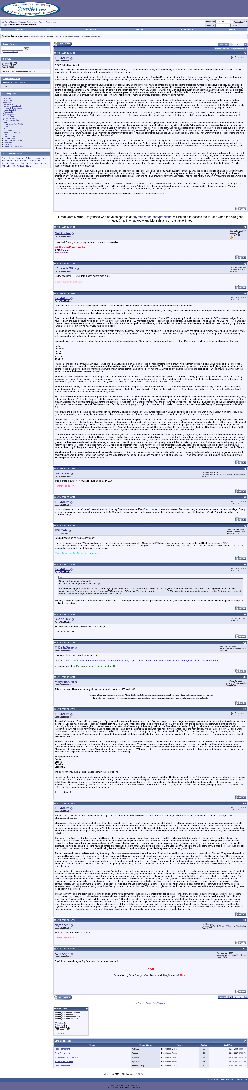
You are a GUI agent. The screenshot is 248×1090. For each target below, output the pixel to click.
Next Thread (158, 1003)
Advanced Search (10, 52)
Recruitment (32, 22)
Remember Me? (240, 22)
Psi (13, 165)
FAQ (49, 29)
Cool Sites (8, 142)
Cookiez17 (6, 86)
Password (209, 25)
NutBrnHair (63, 233)
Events (5, 128)
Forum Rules (60, 1033)
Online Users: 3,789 (11, 79)
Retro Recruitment (62, 1049)
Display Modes (237, 49)
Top (245, 1080)
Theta (9, 160)
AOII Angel (62, 954)
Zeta (44, 158)
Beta (11, 158)
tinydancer (62, 473)
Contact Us (213, 1080)
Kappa (23, 160)
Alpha (4, 158)
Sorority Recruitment (47, 22)
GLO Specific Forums (12, 154)
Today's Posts (187, 29)
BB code (58, 1023)
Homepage (7, 98)
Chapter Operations (11, 116)
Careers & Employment (13, 146)
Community (89, 29)
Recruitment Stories (12, 110)
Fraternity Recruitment (13, 108)
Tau (36, 163)
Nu (44, 160)
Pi (17, 163)
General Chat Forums (12, 132)
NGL (28, 165)
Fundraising (7, 130)
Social (5, 126)
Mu (39, 160)
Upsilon (43, 163)
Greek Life (7, 102)
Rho (22, 163)
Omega (20, 165)
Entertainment (9, 138)
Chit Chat (7, 134)
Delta (28, 158)
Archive (238, 1080)
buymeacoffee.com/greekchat (152, 217)
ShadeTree (63, 619)
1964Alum (62, 58)
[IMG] (57, 1027)
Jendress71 (34, 71)
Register (19, 29)
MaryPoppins (64, 682)
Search (232, 29)
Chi (8, 165)
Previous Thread (144, 1003)
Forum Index (8, 100)
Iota (16, 160)
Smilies (57, 1025)
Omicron (10, 163)
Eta (3, 160)
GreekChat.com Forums (15, 22)
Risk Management (10, 114)
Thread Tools (221, 49)
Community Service (11, 120)
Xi (3, 163)
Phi (3, 165)
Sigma (29, 163)
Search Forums (10, 44)
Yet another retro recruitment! (67, 1057)
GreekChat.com (226, 1080)
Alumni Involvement (10, 118)
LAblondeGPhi (65, 268)
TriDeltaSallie (64, 647)
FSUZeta (61, 530)
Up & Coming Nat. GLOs (13, 124)
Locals (5, 122)
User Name (210, 22)
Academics (8, 144)
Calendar (139, 29)
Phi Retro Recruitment (64, 1061)
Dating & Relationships (13, 140)
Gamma (19, 158)
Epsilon (36, 158)
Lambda (32, 160)
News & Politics (10, 136)
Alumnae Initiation (11, 112)
